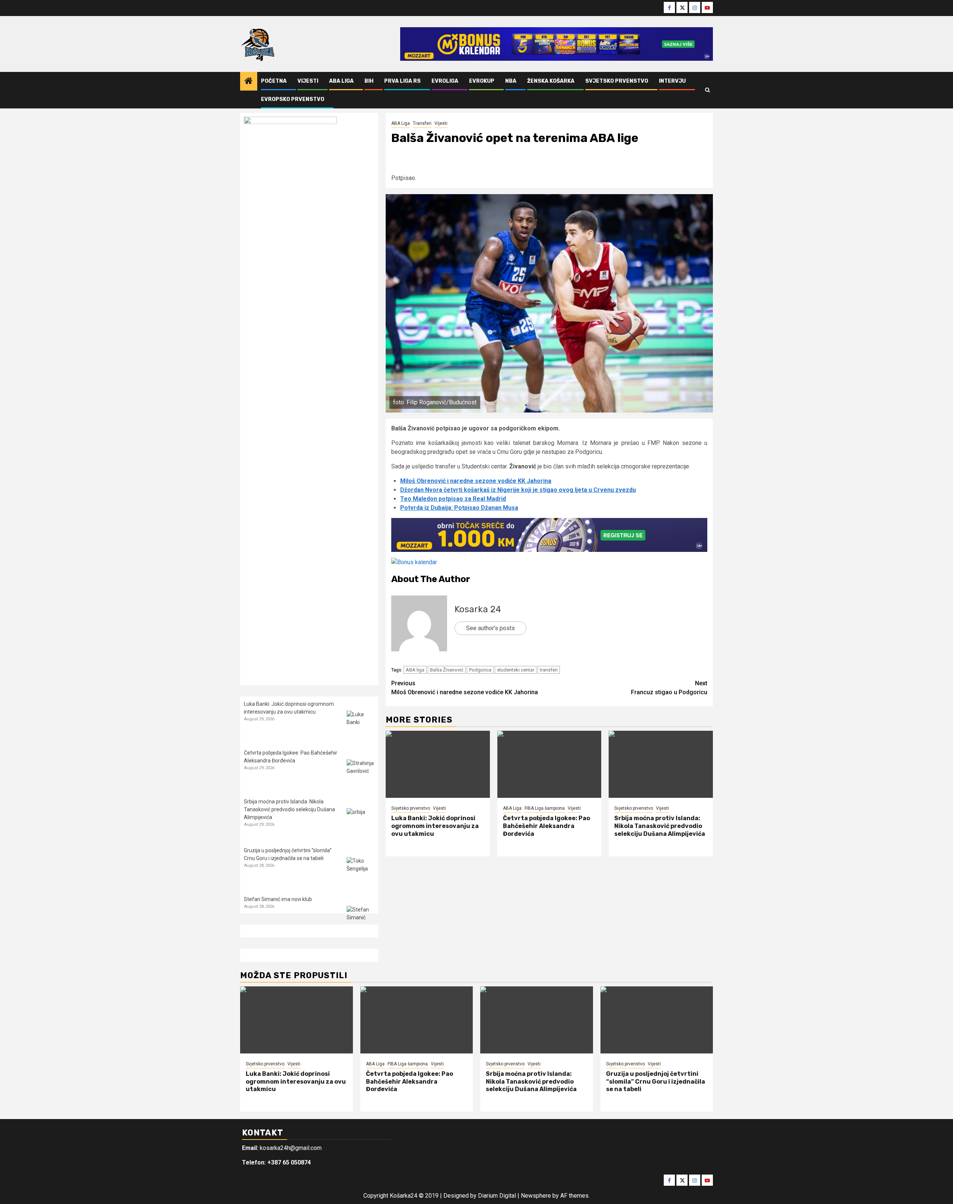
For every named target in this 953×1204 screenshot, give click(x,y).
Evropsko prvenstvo (292, 99)
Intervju (672, 81)
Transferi (422, 123)
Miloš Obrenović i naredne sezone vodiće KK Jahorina (475, 480)
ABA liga (415, 670)
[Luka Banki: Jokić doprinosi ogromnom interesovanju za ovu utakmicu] (438, 764)
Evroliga (444, 81)
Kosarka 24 (478, 609)
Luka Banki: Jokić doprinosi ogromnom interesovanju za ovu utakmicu (435, 826)
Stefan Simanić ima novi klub (278, 899)
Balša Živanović (446, 670)
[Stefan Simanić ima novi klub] (360, 920)
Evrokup (481, 81)
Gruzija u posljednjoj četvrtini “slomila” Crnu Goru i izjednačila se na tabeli (655, 1081)
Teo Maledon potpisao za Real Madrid (453, 498)
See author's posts (490, 628)
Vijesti (307, 81)
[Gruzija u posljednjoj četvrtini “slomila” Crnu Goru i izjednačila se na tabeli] (360, 871)
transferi (549, 670)
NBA (510, 81)
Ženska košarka (550, 81)
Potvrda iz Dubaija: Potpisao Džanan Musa (459, 507)
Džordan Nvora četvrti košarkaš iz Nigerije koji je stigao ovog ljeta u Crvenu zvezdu (518, 489)
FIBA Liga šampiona (545, 808)
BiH (368, 81)
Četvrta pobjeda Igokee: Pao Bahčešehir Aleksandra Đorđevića (546, 826)
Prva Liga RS (402, 81)
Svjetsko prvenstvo (616, 81)
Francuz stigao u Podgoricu (669, 688)
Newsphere (536, 1195)
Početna (274, 81)
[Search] (707, 90)
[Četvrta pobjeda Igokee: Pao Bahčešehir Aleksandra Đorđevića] (549, 764)
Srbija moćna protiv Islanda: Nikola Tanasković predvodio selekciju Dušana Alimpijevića (659, 826)
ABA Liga (341, 81)
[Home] (249, 81)
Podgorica (480, 670)
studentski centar (515, 670)
